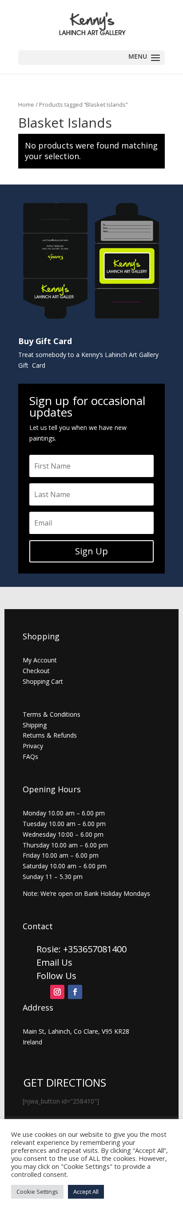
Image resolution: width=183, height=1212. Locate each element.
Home (26, 104)
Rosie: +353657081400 (82, 949)
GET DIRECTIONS (65, 1082)
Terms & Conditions (51, 714)
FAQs (30, 756)
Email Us (54, 962)
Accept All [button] (86, 1192)
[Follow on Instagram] (57, 992)
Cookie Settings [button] (37, 1192)
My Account (40, 660)
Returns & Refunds (50, 735)
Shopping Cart (43, 681)
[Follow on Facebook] (75, 992)
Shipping (35, 725)
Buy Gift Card (45, 341)
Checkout (36, 670)
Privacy (33, 746)
